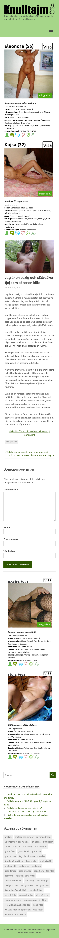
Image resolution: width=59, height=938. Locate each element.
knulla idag (31, 861)
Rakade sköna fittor (25, 875)
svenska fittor (35, 890)
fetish (7, 846)
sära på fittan (42, 894)
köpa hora (39, 870)
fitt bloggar (41, 846)
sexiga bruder (11, 885)
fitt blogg (28, 846)
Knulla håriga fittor (14, 861)
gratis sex (36, 851)
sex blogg (30, 880)
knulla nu (36, 865)
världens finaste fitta (15, 914)
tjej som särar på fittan (34, 899)
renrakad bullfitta (13, 880)
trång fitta (38, 904)
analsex (8, 836)
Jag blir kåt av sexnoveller (32, 856)
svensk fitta (10, 894)
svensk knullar (26, 894)
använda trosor (43, 836)
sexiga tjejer (11, 441)
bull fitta (36, 841)
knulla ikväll (45, 861)
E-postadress (10, 538)
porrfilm (9, 875)
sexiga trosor (42, 885)
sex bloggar (43, 880)
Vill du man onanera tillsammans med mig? (30, 455)
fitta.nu (16, 846)
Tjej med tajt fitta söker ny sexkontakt (26, 811)
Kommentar (10, 489)
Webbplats (9, 551)
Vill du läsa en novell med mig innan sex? (27, 451)
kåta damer (10, 870)
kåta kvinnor (25, 870)
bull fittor (48, 841)
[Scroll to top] (54, 933)
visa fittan (38, 909)
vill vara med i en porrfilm (18, 909)
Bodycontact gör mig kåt (17, 841)
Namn (6, 527)
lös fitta (50, 870)
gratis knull (23, 851)
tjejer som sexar (13, 899)
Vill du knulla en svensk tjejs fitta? (24, 807)
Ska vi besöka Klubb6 (15, 890)
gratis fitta (10, 851)
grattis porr (10, 856)
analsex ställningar (24, 836)
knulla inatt (10, 865)
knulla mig (23, 865)
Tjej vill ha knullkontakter (17, 904)
